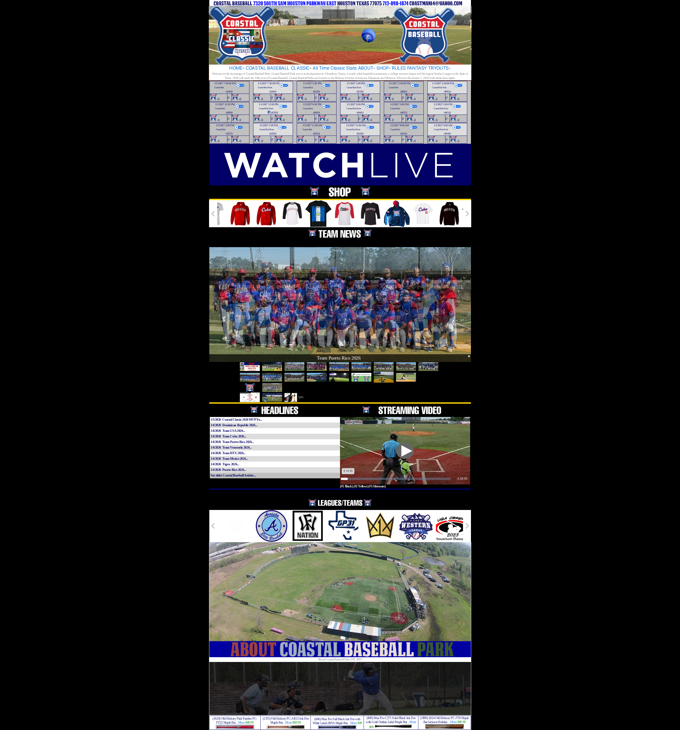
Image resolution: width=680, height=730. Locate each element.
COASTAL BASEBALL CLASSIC (277, 68)
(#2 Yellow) (361, 486)
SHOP (382, 68)
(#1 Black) (346, 486)
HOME (236, 68)
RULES (399, 68)
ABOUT (365, 68)
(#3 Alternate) (376, 486)
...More (240, 722)
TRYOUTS (438, 68)
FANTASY (417, 68)
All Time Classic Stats (335, 68)
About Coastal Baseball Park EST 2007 (340, 659)
